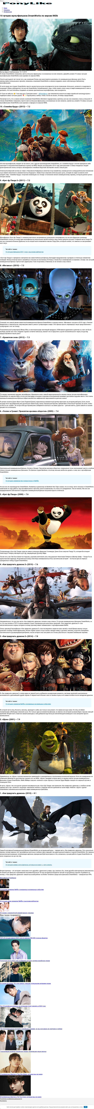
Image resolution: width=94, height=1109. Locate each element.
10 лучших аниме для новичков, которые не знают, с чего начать (29, 865)
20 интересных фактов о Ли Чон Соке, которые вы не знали (20, 1097)
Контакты (3, 1101)
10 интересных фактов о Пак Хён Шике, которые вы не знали (21, 1074)
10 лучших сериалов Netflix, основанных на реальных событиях (28, 704)
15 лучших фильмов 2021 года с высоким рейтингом (24, 252)
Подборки (12, 878)
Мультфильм (4, 878)
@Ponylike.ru (43, 94)
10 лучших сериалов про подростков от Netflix (22, 481)
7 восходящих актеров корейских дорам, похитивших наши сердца (23, 1051)
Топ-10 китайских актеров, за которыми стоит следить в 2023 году (23, 1006)
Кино (5, 8)
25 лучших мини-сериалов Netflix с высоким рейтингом (19, 901)
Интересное (8, 12)
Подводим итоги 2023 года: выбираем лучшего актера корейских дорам (25, 961)
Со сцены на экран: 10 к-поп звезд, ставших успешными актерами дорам (25, 983)
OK (85, 1107)
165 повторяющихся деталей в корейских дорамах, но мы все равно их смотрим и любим (31, 1029)
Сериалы (7, 10)
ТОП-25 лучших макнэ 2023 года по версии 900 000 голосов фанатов (24, 938)
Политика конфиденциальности (11, 1099)
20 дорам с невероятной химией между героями (17, 913)
